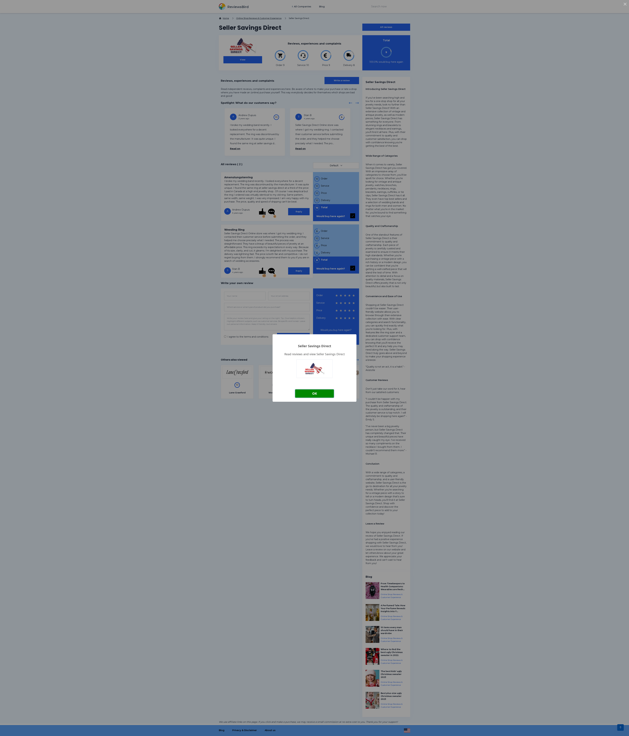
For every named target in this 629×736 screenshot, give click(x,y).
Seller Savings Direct (314, 346)
